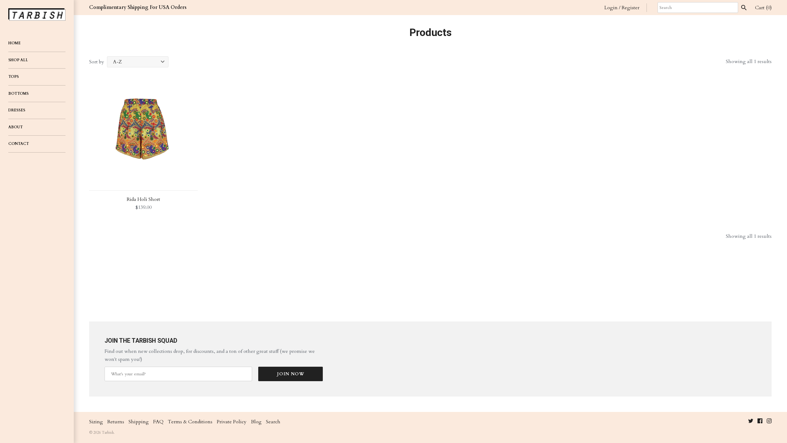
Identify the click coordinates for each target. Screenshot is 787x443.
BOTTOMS (18, 93)
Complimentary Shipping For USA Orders (138, 7)
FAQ (158, 421)
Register (630, 7)
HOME (14, 43)
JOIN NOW (290, 374)
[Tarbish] (37, 14)
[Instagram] (769, 422)
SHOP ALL (18, 60)
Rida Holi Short (143, 199)
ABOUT (15, 127)
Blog (256, 421)
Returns (115, 421)
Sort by (96, 61)
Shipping (139, 421)
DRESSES (16, 110)
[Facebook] (759, 422)
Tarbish (108, 432)
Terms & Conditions (190, 421)
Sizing (96, 421)
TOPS (13, 76)
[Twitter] (750, 422)
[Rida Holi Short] (143, 129)
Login (611, 7)
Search (273, 421)
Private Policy (232, 421)
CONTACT (18, 143)
